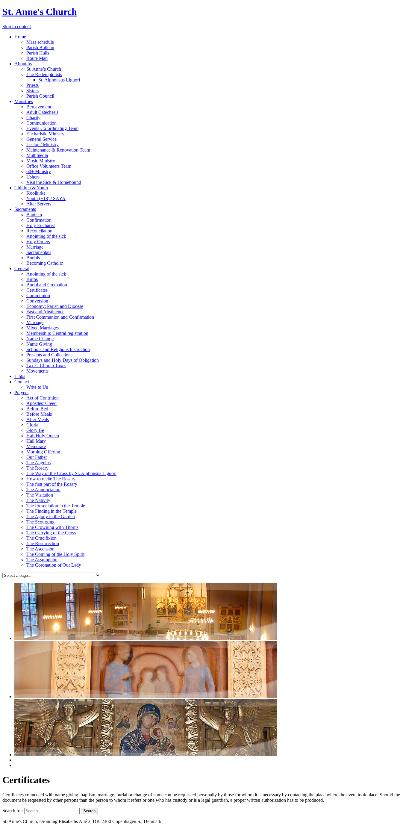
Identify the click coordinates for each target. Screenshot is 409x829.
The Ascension (40, 548)
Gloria (32, 424)
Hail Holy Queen (42, 435)
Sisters (32, 90)
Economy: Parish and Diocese (54, 306)
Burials (33, 257)
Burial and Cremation (46, 284)
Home (20, 36)
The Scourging (40, 521)
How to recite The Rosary (50, 478)
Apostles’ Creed (41, 403)
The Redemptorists (44, 74)
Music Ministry (40, 160)
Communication (41, 122)
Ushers (33, 176)
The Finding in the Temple (51, 511)
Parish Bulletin (40, 47)
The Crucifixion (41, 538)
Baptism (34, 214)
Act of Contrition (42, 397)
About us (23, 63)
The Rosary (37, 468)
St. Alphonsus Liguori (59, 79)
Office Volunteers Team (48, 166)
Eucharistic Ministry (45, 133)
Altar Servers (38, 203)
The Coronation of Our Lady (53, 565)
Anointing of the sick (46, 236)
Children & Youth (31, 187)
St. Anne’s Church (43, 69)
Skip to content (16, 26)
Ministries (23, 101)
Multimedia (37, 155)
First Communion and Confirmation (60, 317)
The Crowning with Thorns (52, 527)
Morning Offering (43, 451)
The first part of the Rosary (51, 484)
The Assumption (41, 559)
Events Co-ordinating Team (52, 128)
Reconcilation (39, 230)
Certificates (37, 290)
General (21, 268)
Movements (37, 370)
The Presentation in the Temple (55, 505)
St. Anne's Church (39, 11)
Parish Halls (37, 52)
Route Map (37, 58)
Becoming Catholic (44, 263)
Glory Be (35, 430)
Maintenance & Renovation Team (58, 149)
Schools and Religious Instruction (58, 349)
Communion (38, 295)
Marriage (34, 246)
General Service (41, 139)
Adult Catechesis (42, 112)
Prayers (21, 392)
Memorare (36, 446)
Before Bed (37, 408)
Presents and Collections (49, 354)
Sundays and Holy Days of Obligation (62, 360)
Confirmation (38, 220)
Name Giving (39, 344)
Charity (33, 117)
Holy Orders (38, 241)
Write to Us (37, 387)
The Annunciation (43, 489)
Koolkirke (36, 193)
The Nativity (38, 500)
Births (32, 279)
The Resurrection (42, 543)
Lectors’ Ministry (42, 144)
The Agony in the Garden (50, 516)
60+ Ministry (38, 171)
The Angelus (38, 462)
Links (19, 376)
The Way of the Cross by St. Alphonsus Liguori (71, 473)
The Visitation (39, 494)
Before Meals (39, 414)
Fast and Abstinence (45, 311)
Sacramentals (38, 252)
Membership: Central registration (57, 333)
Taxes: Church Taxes (46, 365)
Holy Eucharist (40, 225)
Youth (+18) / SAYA (46, 198)
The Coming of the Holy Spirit (55, 554)
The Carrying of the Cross (51, 532)
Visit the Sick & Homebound (53, 182)
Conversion (37, 300)
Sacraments (25, 209)
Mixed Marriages (42, 327)
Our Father (36, 457)
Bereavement (38, 106)
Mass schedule (40, 42)
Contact (21, 381)
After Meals (37, 419)
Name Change (40, 338)
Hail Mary (36, 441)
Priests (32, 85)
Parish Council (40, 96)
